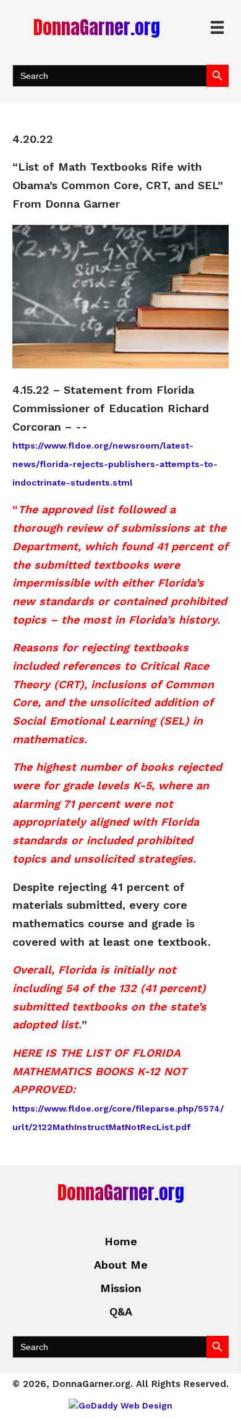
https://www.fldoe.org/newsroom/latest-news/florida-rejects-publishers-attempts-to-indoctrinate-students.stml (115, 464)
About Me (121, 1264)
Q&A (120, 1311)
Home (120, 1241)
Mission (121, 1288)
